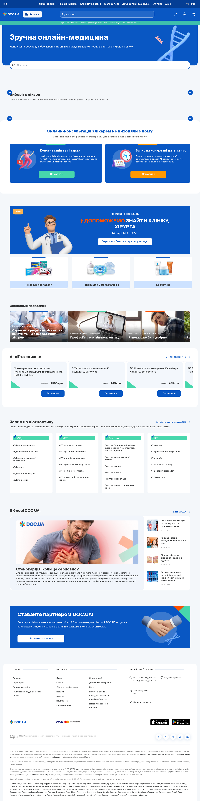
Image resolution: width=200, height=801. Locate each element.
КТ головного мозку (161, 465)
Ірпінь (109, 786)
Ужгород (42, 795)
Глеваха (13, 786)
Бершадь (67, 784)
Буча (109, 784)
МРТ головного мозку (70, 445)
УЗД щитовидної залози (25, 452)
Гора (20, 786)
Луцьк (88, 789)
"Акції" (59, 775)
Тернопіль (14, 795)
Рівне (73, 792)
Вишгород (165, 784)
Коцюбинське (16, 789)
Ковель (156, 786)
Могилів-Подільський (143, 789)
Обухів (185, 789)
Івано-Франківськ (98, 786)
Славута (113, 792)
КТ (71, 769)
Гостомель (27, 786)
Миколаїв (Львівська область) (120, 789)
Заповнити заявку (41, 638)
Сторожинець (165, 792)
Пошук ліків (62, 701)
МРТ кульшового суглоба (72, 452)
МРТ (67, 769)
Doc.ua (15, 736)
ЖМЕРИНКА (57, 786)
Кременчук (27, 789)
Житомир (37, 786)
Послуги (60, 692)
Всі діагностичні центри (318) (171, 422)
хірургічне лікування (176, 772)
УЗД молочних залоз (24, 445)
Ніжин (165, 789)
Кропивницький (49, 789)
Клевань (148, 786)
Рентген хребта (113, 473)
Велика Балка (128, 784)
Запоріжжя (67, 786)
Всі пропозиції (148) (176, 357)
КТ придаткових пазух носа (165, 452)
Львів (23, 784)
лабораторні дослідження (50, 757)
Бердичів (48, 784)
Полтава (51, 792)
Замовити (56, 174)
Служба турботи (172, 678)
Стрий (174, 792)
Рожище (80, 792)
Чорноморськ (132, 795)
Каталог (35, 14)
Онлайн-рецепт (64, 705)
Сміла (134, 792)
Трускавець (24, 795)
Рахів (68, 792)
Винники (156, 784)
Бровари (96, 784)
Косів (171, 786)
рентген (79, 769)
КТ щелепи (156, 445)
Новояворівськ (174, 789)
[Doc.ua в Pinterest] (187, 737)
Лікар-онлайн (96, 678)
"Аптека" (88, 757)
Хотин (87, 795)
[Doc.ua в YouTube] (180, 737)
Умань (49, 795)
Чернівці (113, 795)
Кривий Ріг (37, 789)
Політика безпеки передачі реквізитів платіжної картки (99, 695)
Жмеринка (46, 786)
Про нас (17, 678)
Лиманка (81, 789)
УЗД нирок (18, 467)
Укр (193, 3)
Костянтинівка (180, 786)
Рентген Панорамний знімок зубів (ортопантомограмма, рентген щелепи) (120, 448)
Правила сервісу (21, 687)
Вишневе (175, 784)
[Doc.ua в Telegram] (173, 737)
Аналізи (60, 696)
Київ (18, 784)
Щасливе (143, 795)
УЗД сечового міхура (24, 474)
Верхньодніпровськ (143, 784)
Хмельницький (66, 795)
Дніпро (13, 784)
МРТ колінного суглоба (71, 471)
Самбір (106, 792)
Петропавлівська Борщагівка (34, 792)
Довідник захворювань (101, 683)
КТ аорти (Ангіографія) (163, 471)
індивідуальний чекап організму (34, 775)
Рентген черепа (113, 466)
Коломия (164, 786)
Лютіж (95, 789)
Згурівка (76, 786)
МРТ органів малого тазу (72, 458)
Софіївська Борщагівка (148, 792)
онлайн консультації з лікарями (153, 754)
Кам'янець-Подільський (123, 786)
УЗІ (73, 769)
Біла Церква (77, 784)
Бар (41, 784)
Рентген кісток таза (115, 479)
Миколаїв (103, 789)
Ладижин (73, 789)
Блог (91, 687)
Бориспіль (87, 784)
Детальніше (52, 393)
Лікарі (59, 678)
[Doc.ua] (11, 14)
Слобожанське (124, 792)
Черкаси (105, 795)
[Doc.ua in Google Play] (181, 722)
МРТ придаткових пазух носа (74, 465)
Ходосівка (78, 795)
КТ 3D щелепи (158, 477)
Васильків (116, 784)
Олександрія (15, 792)
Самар (99, 792)
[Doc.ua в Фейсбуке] (159, 737)
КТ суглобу (156, 458)
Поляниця (60, 792)
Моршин (157, 789)
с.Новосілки (90, 792)
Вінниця (183, 784)
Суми (180, 792)
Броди (103, 784)
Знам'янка (85, 786)
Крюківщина (62, 789)
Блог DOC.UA (179, 512)
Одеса (29, 784)
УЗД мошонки (20, 480)
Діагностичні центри (67, 687)
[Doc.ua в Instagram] (166, 737)
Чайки (98, 795)
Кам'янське (139, 786)
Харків (36, 784)
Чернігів (121, 795)
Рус (187, 3)
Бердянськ (57, 784)
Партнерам (18, 683)
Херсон (56, 795)
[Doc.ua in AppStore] (159, 722)
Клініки (59, 683)
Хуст (92, 795)
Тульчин (33, 795)
